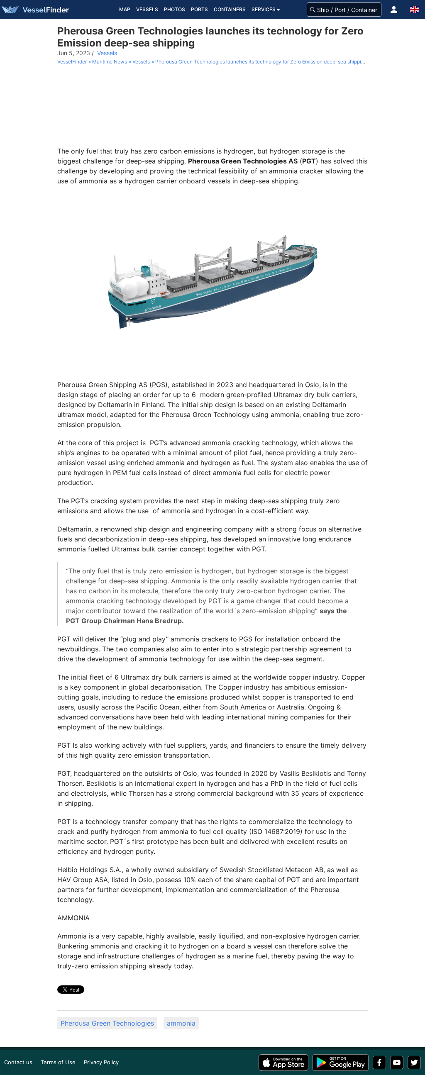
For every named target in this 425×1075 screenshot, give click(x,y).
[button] (393, 9)
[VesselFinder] (34, 9)
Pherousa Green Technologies (107, 1023)
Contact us (18, 1062)
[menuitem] (72, 62)
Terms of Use (58, 1062)
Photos (174, 9)
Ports (199, 9)
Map (124, 9)
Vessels (147, 9)
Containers (230, 9)
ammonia (181, 1023)
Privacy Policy (101, 1062)
